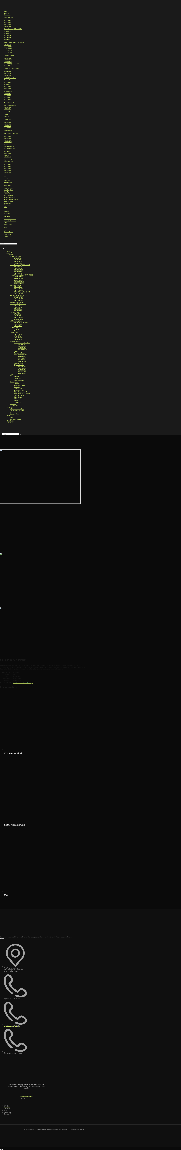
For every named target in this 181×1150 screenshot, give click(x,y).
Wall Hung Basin (8, 195)
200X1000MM (8, 97)
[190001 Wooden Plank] (51, 821)
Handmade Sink (8, 182)
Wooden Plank (8, 91)
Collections (7, 15)
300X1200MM (8, 65)
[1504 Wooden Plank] (38, 749)
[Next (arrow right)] (2, 1149)
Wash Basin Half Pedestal (11, 199)
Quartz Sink (7, 180)
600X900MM (7, 86)
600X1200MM (8, 60)
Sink (5, 176)
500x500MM (7, 126)
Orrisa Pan (7, 205)
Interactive (7, 216)
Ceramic (6, 114)
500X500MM (7, 82)
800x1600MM (7, 45)
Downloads (7, 234)
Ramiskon (81, 1130)
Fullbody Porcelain (9, 55)
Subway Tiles (7, 112)
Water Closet (7, 203)
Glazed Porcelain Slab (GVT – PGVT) (14, 42)
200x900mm (7, 155)
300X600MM (7, 26)
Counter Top (7, 193)
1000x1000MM (8, 47)
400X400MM (7, 124)
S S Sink (6, 178)
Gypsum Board (8, 160)
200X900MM (7, 22)
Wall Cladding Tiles (9, 102)
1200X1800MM (8, 50)
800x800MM (7, 39)
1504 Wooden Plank (13, 753)
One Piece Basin (8, 201)
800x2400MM (7, 71)
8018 (6, 895)
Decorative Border (8, 146)
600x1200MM (7, 35)
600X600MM (7, 58)
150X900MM (7, 94)
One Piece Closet (8, 188)
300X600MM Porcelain (10, 105)
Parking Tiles (7, 119)
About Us (6, 13)
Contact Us (7, 236)
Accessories (7, 209)
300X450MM (7, 24)
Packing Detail (8, 224)
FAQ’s (5, 222)
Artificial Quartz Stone (10, 78)
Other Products (8, 130)
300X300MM (7, 122)
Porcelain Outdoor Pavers (11, 80)
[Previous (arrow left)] (1, 1149)
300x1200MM (7, 153)
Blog (5, 230)
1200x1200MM (8, 48)
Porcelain (6, 116)
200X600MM (7, 20)
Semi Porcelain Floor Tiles (11, 133)
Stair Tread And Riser (9, 148)
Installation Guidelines (10, 221)
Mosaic (6, 144)
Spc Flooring (7, 213)
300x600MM (7, 31)
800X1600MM (8, 62)
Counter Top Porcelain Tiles (11, 68)
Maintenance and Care (10, 219)
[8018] (50, 891)
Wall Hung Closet (8, 190)
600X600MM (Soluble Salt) (11, 64)
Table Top (6, 192)
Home (5, 11)
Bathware (6, 211)
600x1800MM (7, 37)
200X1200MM (8, 99)
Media (6, 227)
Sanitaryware (7, 185)
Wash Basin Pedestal (9, 197)
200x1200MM (7, 157)
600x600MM (7, 33)
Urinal (5, 207)
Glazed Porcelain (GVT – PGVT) (13, 29)
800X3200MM (8, 75)
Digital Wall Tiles (8, 17)
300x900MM (7, 151)
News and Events (8, 232)
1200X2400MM (8, 52)
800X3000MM (8, 73)
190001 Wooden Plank (14, 825)
